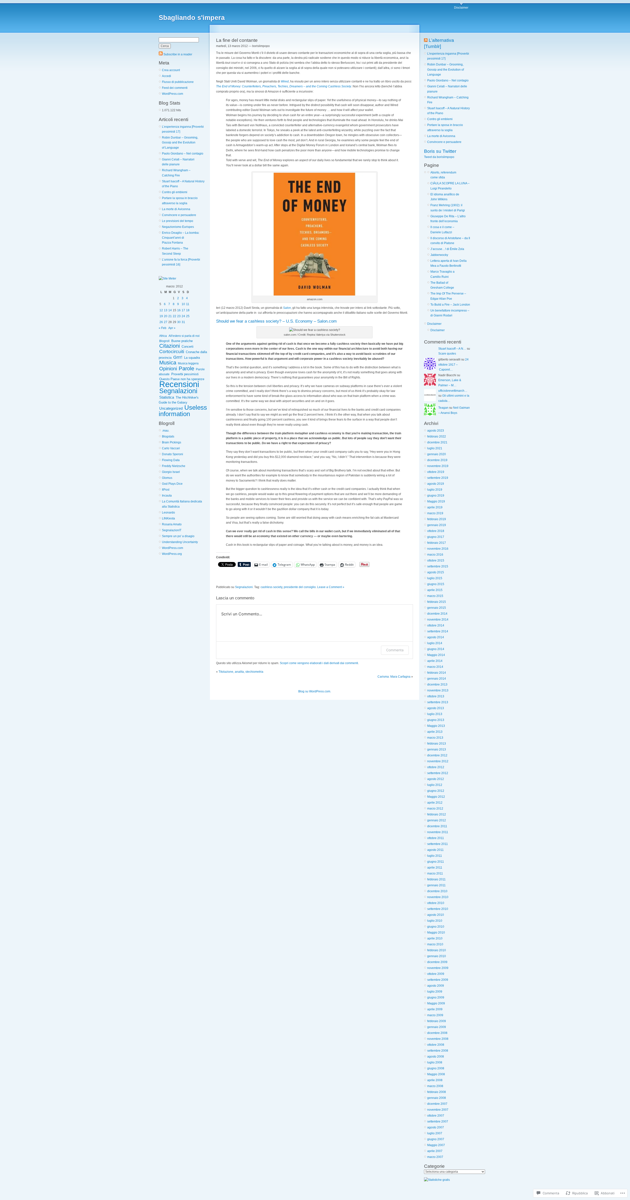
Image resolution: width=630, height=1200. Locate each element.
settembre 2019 (437, 478)
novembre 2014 (437, 619)
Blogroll (164, 341)
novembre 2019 (437, 466)
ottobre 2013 (435, 696)
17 (183, 310)
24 (183, 316)
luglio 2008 (434, 1062)
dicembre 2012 (437, 755)
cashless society (271, 587)
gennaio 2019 (436, 525)
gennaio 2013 (436, 749)
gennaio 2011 (436, 885)
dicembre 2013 (437, 684)
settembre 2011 (437, 844)
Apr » (171, 328)
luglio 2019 (434, 489)
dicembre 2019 (437, 460)
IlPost (165, 489)
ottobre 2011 (435, 838)
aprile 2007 (434, 1151)
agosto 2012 (435, 779)
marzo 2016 (435, 554)
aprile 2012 (434, 802)
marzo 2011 (435, 873)
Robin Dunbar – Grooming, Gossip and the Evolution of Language (180, 142)
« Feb (162, 328)
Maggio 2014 (436, 655)
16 (179, 310)
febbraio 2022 (436, 436)
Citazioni (169, 346)
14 (170, 310)
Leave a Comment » (330, 587)
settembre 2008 (437, 1050)
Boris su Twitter (440, 151)
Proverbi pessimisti (185, 374)
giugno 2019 (435, 495)
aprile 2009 (434, 1009)
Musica (167, 362)
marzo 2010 (435, 944)
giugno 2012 (435, 791)
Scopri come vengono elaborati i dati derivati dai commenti (319, 663)
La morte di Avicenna (176, 209)
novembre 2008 (437, 1039)
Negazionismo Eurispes (178, 227)
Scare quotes (447, 353)
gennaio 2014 (436, 678)
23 (179, 316)
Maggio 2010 (436, 932)
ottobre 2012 (435, 767)
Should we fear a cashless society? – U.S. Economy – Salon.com (276, 321)
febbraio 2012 (436, 814)
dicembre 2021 (437, 442)
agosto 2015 (435, 572)
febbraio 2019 (436, 519)
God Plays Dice (172, 483)
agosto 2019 (435, 483)
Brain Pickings (171, 442)
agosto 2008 (435, 1056)
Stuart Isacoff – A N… (452, 348)
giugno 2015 (435, 584)
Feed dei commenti (175, 88)
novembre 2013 (437, 690)
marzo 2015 (435, 596)
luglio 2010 (434, 920)
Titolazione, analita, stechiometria (241, 671)
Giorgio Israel (171, 472)
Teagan (443, 407)
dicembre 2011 (437, 826)
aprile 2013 (434, 731)
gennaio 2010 (436, 956)
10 (183, 304)
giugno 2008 (435, 1068)
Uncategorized (171, 408)
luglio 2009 (434, 991)
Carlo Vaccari (171, 448)
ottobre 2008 (435, 1044)
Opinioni (168, 368)
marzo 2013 (435, 737)
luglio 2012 (434, 785)
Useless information (183, 410)
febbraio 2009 (436, 1021)
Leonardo (168, 512)
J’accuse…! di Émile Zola (447, 249)
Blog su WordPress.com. (314, 691)
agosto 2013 (435, 708)
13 (165, 310)
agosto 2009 (435, 985)
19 (161, 316)
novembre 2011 (437, 832)
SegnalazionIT (171, 530)
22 (174, 316)
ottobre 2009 (435, 974)
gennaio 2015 (436, 607)
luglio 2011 (434, 855)
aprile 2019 (434, 507)
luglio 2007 (434, 1133)
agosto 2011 (435, 850)
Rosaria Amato (172, 524)
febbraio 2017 (436, 543)
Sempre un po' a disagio (178, 536)
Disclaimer (461, 7)
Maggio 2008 (436, 1074)
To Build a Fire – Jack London (450, 304)
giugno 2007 (435, 1139)
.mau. (165, 430)
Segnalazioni (178, 391)
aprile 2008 (434, 1080)
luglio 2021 (434, 448)
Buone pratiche (182, 341)
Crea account (171, 70)
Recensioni (179, 384)
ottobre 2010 (435, 903)
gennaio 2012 (436, 820)
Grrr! (177, 357)
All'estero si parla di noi (184, 336)
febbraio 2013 (436, 743)
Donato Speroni (172, 454)
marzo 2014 (435, 667)
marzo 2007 (435, 1157)
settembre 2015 (437, 566)
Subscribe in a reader (177, 54)
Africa (163, 336)
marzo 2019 (435, 513)
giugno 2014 (435, 649)
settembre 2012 (437, 773)
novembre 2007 (437, 1109)
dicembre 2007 (437, 1104)
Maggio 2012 (436, 796)
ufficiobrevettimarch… (452, 390)
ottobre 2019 (435, 472)
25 (187, 316)
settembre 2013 (437, 702)
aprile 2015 (434, 590)
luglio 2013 (434, 714)
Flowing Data (171, 460)
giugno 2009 (435, 997)
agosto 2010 (435, 915)
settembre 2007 (437, 1121)
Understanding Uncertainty (180, 542)
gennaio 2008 (436, 1098)
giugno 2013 (435, 720)
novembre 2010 (437, 897)
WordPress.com (172, 93)
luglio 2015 (434, 578)
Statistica (166, 397)
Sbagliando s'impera (192, 17)
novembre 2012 (437, 761)
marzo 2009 (435, 1015)
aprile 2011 (434, 867)
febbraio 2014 (436, 672)
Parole (186, 368)
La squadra (192, 357)
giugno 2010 (435, 926)
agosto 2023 (435, 430)
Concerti (187, 346)
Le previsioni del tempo (177, 221)
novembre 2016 (437, 548)
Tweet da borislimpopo (439, 157)
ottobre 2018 (435, 531)
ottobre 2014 (435, 625)
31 (183, 322)
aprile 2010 (434, 938)
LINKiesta (168, 518)
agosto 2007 (435, 1127)
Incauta (167, 495)
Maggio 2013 (436, 726)
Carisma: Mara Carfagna (394, 676)
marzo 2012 (435, 808)
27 (165, 322)
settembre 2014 (437, 631)
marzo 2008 (435, 1086)
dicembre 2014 (437, 613)
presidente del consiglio (300, 587)
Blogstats (168, 436)
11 (187, 304)
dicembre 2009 (437, 962)
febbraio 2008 (436, 1092)
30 (179, 322)
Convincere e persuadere (179, 215)
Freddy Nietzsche (173, 466)
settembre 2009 (437, 980)
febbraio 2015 (436, 602)
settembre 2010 (437, 909)
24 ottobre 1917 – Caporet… (453, 364)
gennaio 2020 (436, 454)
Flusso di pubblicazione (178, 82)
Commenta (395, 650)
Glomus (167, 478)
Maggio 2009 (436, 1003)
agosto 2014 (435, 637)
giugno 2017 (435, 537)
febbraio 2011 (436, 879)
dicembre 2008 (437, 1033)
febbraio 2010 (436, 950)
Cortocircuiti (171, 351)
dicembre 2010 (437, 891)
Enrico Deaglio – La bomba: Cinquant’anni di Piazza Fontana (180, 238)
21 (170, 316)
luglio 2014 (434, 643)
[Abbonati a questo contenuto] (425, 40)
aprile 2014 (434, 661)
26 (161, 322)
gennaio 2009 (436, 1027)
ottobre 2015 (435, 560)
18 (187, 310)
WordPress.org (172, 554)
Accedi (166, 76)
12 (161, 310)
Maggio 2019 (436, 501)
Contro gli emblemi (174, 192)
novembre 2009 (437, 968)
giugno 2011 (435, 861)
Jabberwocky (439, 255)
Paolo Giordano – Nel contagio (182, 153)
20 (165, 316)
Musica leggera (188, 363)
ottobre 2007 (435, 1115)
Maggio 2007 (436, 1145)
